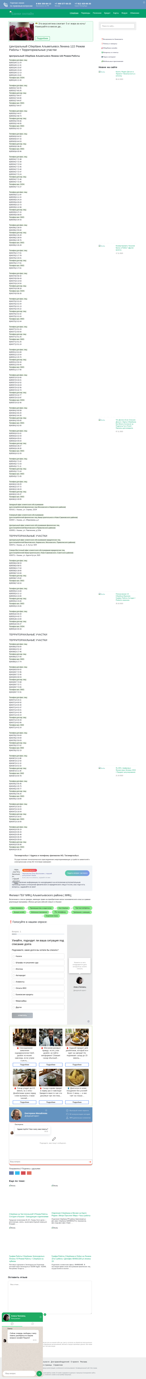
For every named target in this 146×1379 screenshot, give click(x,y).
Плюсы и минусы (110, 44)
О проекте (75, 1362)
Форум (124, 13)
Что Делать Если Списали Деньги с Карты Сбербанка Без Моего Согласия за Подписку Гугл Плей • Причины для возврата (126, 424)
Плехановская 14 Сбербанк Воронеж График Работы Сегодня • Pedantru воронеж (125, 597)
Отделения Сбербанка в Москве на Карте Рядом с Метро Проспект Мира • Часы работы (71, 1214)
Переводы (85, 13)
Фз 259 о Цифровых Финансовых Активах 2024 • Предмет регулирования (126, 770)
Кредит (107, 13)
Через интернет (109, 57)
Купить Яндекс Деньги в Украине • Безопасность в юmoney (125, 74)
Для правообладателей (60, 1362)
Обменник (134, 13)
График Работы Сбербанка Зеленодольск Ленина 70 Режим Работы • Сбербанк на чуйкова (26, 1258)
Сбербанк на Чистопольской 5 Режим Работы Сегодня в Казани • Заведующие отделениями (28, 1215)
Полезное (97, 13)
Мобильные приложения (113, 61)
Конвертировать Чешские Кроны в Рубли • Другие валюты (125, 248)
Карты (116, 13)
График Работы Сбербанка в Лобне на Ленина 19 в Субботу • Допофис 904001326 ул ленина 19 (71, 1258)
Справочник (58, 1365)
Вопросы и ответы (110, 52)
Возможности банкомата (113, 39)
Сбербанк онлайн (110, 48)
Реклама (83, 1362)
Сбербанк (74, 13)
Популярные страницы (43, 1365)
